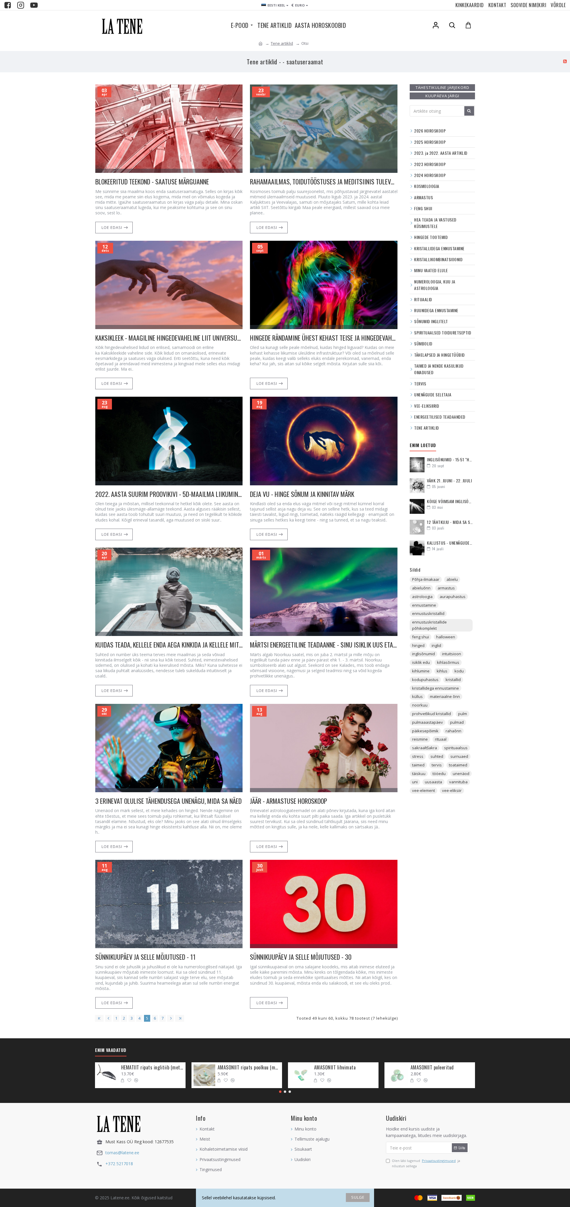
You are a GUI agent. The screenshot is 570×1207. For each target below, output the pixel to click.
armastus (446, 588)
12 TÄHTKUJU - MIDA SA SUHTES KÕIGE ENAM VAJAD (450, 522)
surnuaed (459, 756)
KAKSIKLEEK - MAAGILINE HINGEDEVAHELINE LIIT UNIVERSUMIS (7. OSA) (169, 338)
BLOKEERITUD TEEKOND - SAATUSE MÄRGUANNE (152, 181)
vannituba (458, 782)
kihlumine (421, 671)
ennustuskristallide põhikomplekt (429, 625)
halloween (445, 637)
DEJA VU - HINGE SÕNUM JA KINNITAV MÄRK (302, 494)
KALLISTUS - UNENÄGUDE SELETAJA (450, 542)
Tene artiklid (282, 43)
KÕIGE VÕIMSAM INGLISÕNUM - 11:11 (450, 501)
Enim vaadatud (110, 1050)
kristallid (453, 679)
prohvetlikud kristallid (431, 713)
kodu (459, 671)
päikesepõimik (425, 731)
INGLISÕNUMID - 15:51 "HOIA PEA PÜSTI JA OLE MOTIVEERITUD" (450, 459)
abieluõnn (421, 588)
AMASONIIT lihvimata (335, 1067)
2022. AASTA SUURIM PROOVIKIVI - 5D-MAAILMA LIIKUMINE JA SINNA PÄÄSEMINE (169, 494)
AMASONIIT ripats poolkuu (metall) (249, 1067)
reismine (420, 739)
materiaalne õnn (445, 696)
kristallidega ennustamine (435, 688)
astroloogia (422, 596)
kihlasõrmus (448, 662)
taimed (418, 765)
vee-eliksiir (452, 790)
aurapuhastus (453, 596)
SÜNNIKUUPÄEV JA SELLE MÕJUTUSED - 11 (145, 957)
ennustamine (424, 605)
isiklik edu (421, 662)
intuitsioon (451, 653)
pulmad (457, 722)
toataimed (458, 765)
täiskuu (418, 773)
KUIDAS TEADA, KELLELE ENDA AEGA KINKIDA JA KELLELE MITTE (169, 644)
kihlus (442, 671)
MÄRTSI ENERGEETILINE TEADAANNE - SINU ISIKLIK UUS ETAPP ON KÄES (324, 644)
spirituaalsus (456, 747)
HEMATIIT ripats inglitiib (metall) (152, 1067)
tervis (437, 765)
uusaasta (433, 782)
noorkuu (420, 705)
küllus (417, 696)
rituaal (440, 739)
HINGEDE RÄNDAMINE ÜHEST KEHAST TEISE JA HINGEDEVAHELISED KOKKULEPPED (324, 338)
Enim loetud (423, 445)
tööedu (439, 773)
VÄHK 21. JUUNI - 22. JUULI (449, 480)
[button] (280, 1091)
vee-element (423, 790)
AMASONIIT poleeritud (432, 1067)
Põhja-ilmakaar (425, 579)
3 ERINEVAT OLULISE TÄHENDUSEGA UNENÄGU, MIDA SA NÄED (168, 801)
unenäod (461, 773)
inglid (436, 645)
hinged (418, 645)
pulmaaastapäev (427, 722)
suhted (436, 756)
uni (415, 782)
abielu (452, 579)
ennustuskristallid (428, 613)
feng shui (420, 637)
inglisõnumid (423, 653)
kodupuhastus (425, 679)
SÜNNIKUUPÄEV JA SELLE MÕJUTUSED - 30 (301, 957)
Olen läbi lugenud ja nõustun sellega (426, 1163)
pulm (462, 713)
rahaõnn (453, 731)
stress (417, 756)
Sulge (358, 1197)
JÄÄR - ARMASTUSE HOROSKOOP (288, 801)
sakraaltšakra (424, 747)
